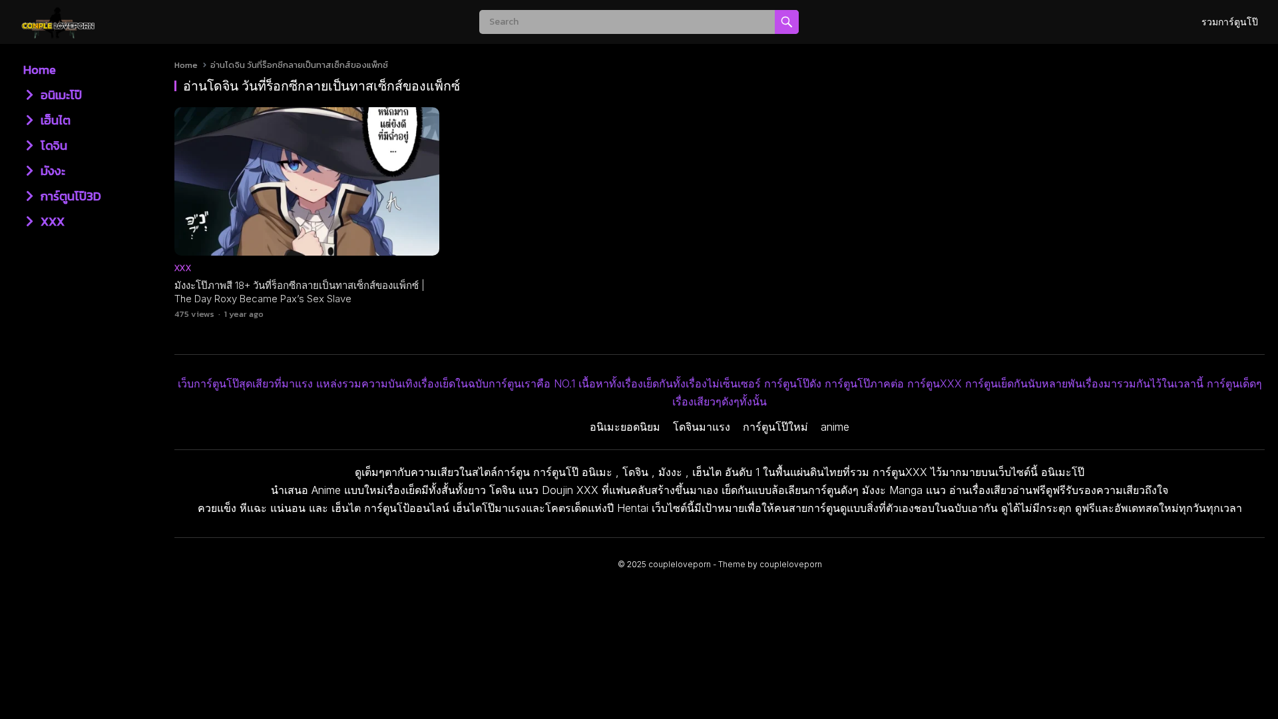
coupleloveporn (679, 564)
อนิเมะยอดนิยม (625, 426)
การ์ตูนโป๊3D (69, 196)
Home (39, 70)
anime (835, 426)
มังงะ (51, 171)
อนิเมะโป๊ (60, 95)
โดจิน (52, 145)
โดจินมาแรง (701, 426)
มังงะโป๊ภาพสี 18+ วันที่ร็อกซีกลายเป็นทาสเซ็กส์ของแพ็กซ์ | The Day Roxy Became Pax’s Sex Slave (299, 292)
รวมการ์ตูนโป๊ (1229, 21)
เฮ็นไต (54, 120)
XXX (51, 221)
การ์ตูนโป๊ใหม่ (775, 426)
